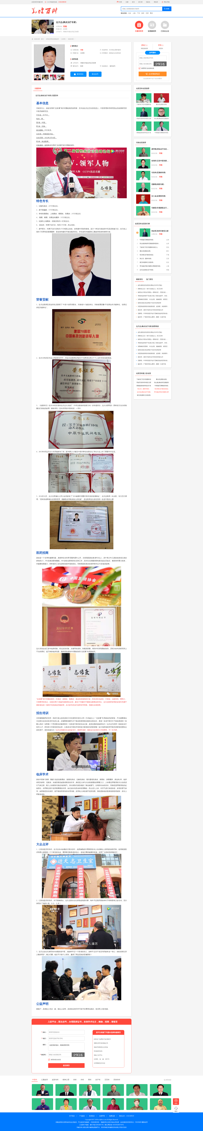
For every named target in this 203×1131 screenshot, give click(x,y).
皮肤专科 (55, 1080)
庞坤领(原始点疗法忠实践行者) (160, 149)
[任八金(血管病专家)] (143, 199)
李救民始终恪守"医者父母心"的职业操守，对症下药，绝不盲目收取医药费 (153, 296)
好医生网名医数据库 (52, 39)
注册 (127, 2)
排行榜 (140, 2)
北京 (129, 13)
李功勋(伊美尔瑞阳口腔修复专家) (150, 266)
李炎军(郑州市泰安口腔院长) (159, 231)
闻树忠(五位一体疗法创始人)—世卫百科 (150, 289)
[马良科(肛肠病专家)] (143, 175)
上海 (134, 13)
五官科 (63, 39)
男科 (89, 1080)
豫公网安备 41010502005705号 (114, 1125)
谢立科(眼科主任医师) (146, 262)
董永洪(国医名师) (145, 251)
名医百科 (71, 39)
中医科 (34, 1080)
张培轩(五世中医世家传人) (160, 161)
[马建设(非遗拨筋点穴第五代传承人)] (143, 211)
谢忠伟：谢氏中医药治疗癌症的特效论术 (150, 310)
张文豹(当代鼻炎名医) (146, 255)
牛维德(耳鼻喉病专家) (146, 240)
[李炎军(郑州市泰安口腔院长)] (145, 232)
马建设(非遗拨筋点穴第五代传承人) (160, 208)
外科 (82, 1080)
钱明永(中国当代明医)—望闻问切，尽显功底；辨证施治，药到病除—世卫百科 (153, 292)
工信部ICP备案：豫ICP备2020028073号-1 (92, 1125)
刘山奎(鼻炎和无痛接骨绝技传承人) (150, 243)
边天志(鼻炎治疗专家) (146, 270)
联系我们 (92, 1116)
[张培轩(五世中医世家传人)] (143, 163)
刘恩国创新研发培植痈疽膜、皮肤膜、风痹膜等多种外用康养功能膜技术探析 (153, 306)
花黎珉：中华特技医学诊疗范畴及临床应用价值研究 (153, 313)
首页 (133, 2)
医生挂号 (95, 74)
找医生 (148, 2)
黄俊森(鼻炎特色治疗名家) (144, 386)
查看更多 (168, 1080)
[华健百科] (44, 10)
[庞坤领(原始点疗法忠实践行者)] (143, 152)
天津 (147, 13)
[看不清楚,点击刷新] (78, 1054)
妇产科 (98, 1080)
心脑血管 (44, 1080)
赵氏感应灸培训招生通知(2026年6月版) (150, 285)
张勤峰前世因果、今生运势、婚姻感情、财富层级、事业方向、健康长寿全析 (153, 299)
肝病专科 (117, 1080)
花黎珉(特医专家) (157, 184)
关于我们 (72, 1116)
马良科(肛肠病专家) (158, 172)
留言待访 (80, 74)
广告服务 (82, 1116)
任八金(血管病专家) (158, 196)
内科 (75, 1080)
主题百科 (38, 88)
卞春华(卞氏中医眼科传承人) (149, 247)
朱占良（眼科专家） (146, 258)
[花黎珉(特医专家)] (143, 187)
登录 (120, 2)
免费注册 (112, 1116)
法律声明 (102, 1116)
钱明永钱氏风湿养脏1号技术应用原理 (149, 303)
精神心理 (66, 1080)
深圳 (142, 13)
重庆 (151, 13)
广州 (138, 13)
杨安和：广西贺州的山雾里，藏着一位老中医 (152, 317)
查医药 (156, 2)
